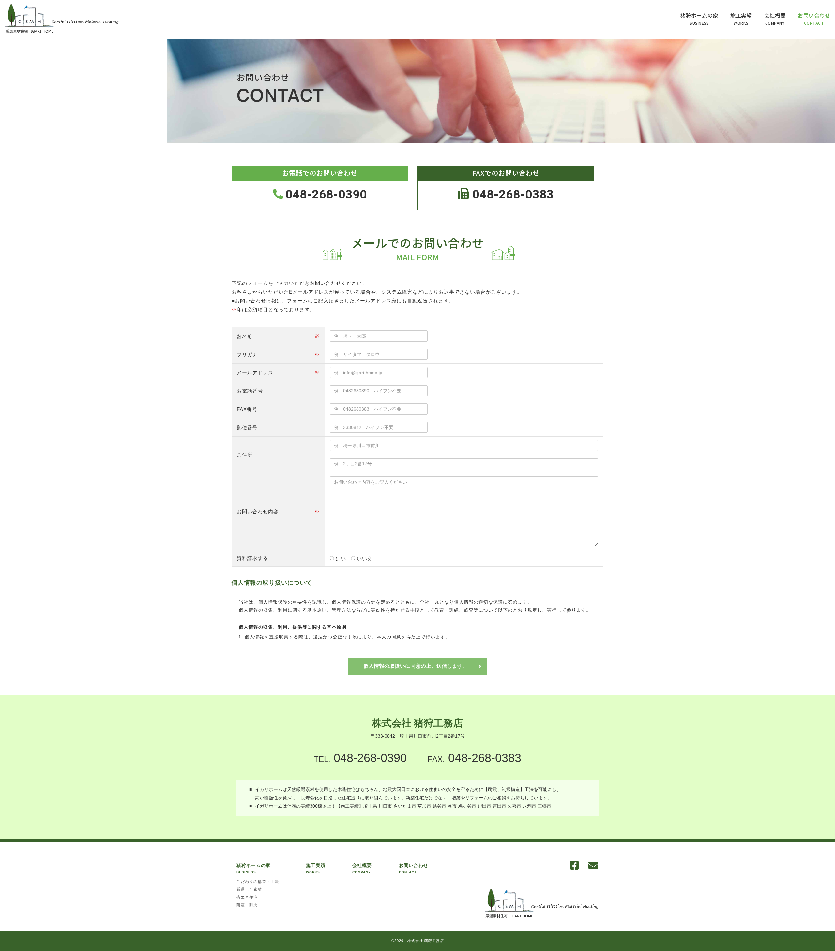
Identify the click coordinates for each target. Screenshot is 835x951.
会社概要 (775, 18)
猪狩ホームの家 (699, 18)
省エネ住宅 (247, 897)
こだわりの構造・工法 (257, 881)
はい (341, 558)
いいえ (364, 558)
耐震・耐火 (247, 905)
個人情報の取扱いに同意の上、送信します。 (415, 666)
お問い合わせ (814, 18)
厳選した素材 (249, 889)
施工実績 (741, 18)
